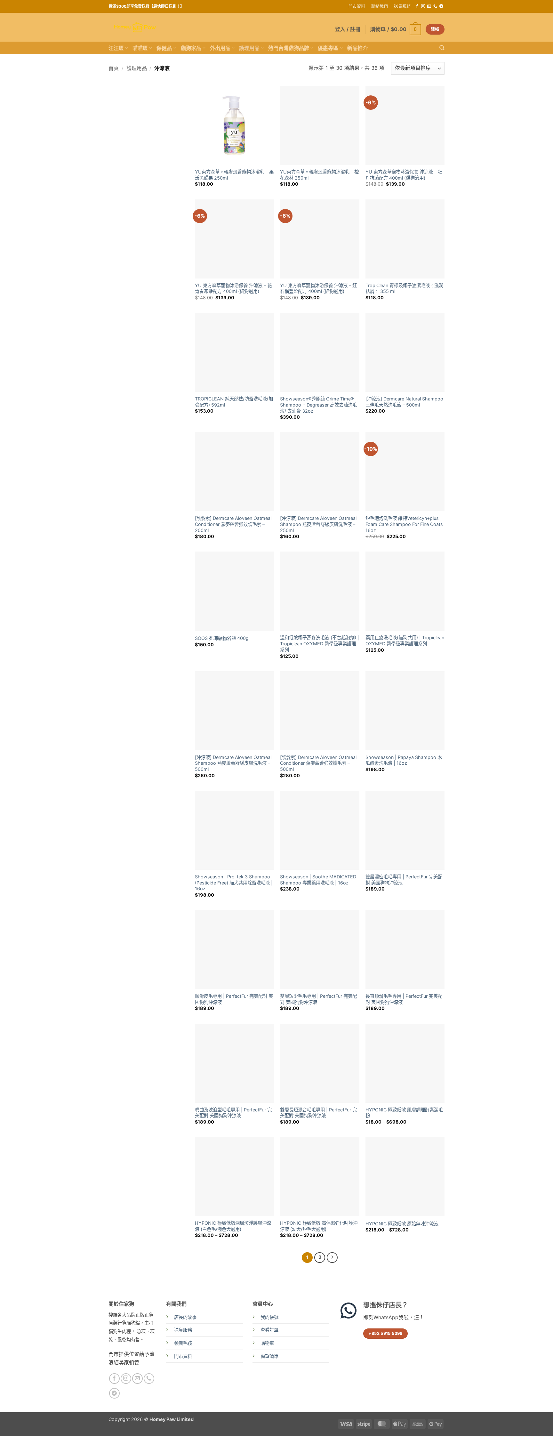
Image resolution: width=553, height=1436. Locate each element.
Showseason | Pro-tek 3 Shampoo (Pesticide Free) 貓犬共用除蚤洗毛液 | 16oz (234, 882)
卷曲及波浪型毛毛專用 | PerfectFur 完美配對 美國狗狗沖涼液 (233, 1112)
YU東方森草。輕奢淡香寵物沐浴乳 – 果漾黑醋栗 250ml (234, 175)
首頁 (113, 68)
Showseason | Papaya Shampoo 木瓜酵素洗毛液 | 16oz (403, 760)
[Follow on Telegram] (441, 6)
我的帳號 (269, 1317)
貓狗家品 (191, 48)
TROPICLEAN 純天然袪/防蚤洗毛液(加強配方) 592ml (234, 401)
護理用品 (249, 48)
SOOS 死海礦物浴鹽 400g (222, 638)
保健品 (164, 48)
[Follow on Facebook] (417, 6)
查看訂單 (269, 1330)
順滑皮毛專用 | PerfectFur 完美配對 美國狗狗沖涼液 (234, 999)
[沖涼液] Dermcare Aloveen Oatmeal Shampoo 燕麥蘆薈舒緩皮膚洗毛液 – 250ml (318, 524)
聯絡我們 (379, 6)
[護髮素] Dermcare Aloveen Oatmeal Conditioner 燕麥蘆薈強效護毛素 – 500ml (318, 763)
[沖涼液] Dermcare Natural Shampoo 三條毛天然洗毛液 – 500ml (404, 401)
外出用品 (220, 48)
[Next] (332, 1257)
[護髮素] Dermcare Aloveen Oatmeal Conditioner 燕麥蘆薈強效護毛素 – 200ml (233, 524)
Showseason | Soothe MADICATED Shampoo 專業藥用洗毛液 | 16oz (318, 879)
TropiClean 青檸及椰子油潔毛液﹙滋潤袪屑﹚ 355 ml (404, 288)
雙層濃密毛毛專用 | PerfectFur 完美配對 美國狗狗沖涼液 (403, 879)
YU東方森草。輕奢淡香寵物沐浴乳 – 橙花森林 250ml (319, 175)
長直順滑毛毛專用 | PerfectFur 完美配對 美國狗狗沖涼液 (403, 999)
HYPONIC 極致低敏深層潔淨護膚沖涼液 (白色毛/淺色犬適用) (233, 1226)
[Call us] (435, 6)
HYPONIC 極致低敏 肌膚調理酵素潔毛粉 (404, 1112)
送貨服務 (402, 6)
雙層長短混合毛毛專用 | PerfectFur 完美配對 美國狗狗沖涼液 (318, 1112)
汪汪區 (116, 48)
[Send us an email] (429, 6)
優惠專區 (328, 48)
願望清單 (269, 1356)
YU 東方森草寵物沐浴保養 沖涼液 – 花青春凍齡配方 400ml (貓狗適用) (233, 288)
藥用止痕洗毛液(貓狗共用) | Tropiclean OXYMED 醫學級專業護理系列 (404, 640)
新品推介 (357, 48)
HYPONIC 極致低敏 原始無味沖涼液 (401, 1223)
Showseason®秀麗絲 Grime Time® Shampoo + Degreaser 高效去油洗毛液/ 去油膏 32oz (318, 404)
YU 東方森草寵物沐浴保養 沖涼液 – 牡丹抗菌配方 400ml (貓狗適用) (403, 175)
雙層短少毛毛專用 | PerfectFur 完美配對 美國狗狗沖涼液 (318, 999)
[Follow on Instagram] (423, 6)
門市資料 (357, 6)
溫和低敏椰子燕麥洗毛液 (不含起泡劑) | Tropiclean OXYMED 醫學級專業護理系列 (319, 643)
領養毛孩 (183, 1343)
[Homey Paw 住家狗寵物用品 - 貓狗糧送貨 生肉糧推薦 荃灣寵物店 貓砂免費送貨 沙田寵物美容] (135, 27)
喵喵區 (140, 48)
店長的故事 (185, 1317)
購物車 (267, 1343)
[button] (395, 29)
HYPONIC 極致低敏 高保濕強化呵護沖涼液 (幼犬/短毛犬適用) (318, 1226)
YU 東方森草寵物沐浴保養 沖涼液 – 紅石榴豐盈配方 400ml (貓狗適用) (318, 288)
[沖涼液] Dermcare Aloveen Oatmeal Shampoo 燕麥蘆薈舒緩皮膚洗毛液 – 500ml (233, 763)
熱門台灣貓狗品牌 (288, 48)
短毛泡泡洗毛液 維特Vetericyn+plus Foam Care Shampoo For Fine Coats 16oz (404, 524)
